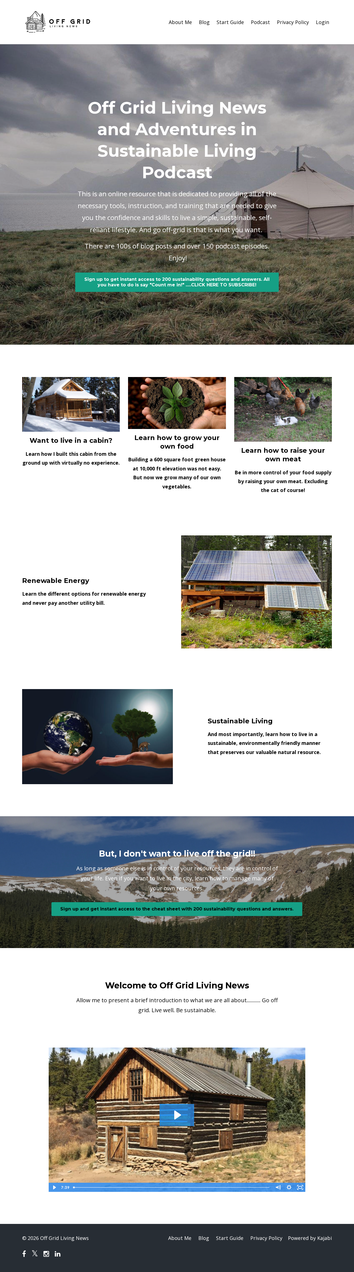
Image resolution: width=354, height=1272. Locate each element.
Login (322, 22)
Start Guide (230, 22)
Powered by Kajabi (310, 1238)
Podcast (260, 22)
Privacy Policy (293, 22)
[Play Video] (53, 1187)
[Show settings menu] (289, 1187)
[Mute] (277, 1187)
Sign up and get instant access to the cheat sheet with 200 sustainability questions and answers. (176, 909)
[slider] (172, 1187)
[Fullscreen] (300, 1187)
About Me (180, 22)
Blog (204, 22)
